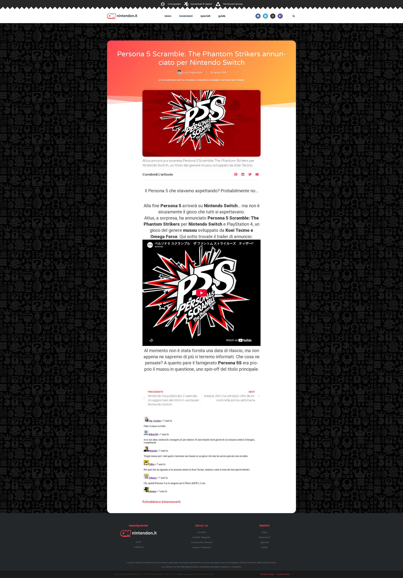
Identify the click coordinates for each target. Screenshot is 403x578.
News (168, 16)
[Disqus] (201, 454)
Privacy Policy (267, 574)
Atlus (162, 80)
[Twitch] (280, 16)
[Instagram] (272, 16)
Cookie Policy (283, 574)
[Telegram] (265, 16)
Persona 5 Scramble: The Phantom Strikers (220, 80)
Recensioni (186, 16)
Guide (221, 16)
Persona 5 (190, 80)
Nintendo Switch (175, 80)
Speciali (205, 16)
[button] (293, 16)
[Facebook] (258, 16)
